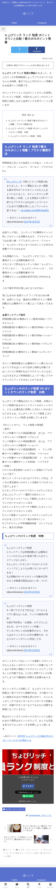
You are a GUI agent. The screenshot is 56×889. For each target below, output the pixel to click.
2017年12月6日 (32, 592)
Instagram (41, 880)
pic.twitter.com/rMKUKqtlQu (35, 210)
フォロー (29, 786)
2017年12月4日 (32, 222)
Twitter (15, 880)
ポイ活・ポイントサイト (15, 809)
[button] (50, 553)
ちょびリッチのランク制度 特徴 (26, 136)
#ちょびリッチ (14, 181)
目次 (24, 115)
